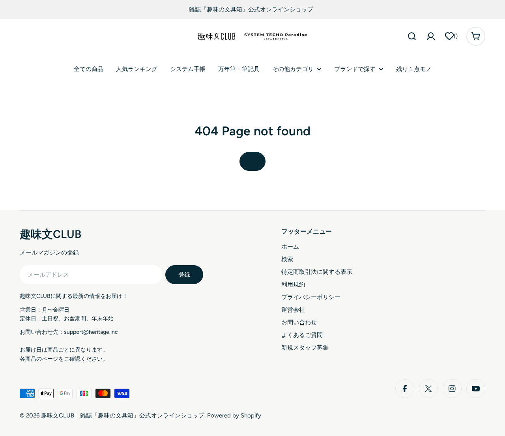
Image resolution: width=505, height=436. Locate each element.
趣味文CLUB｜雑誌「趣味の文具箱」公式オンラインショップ (122, 415)
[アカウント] (431, 36)
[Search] (412, 36)
